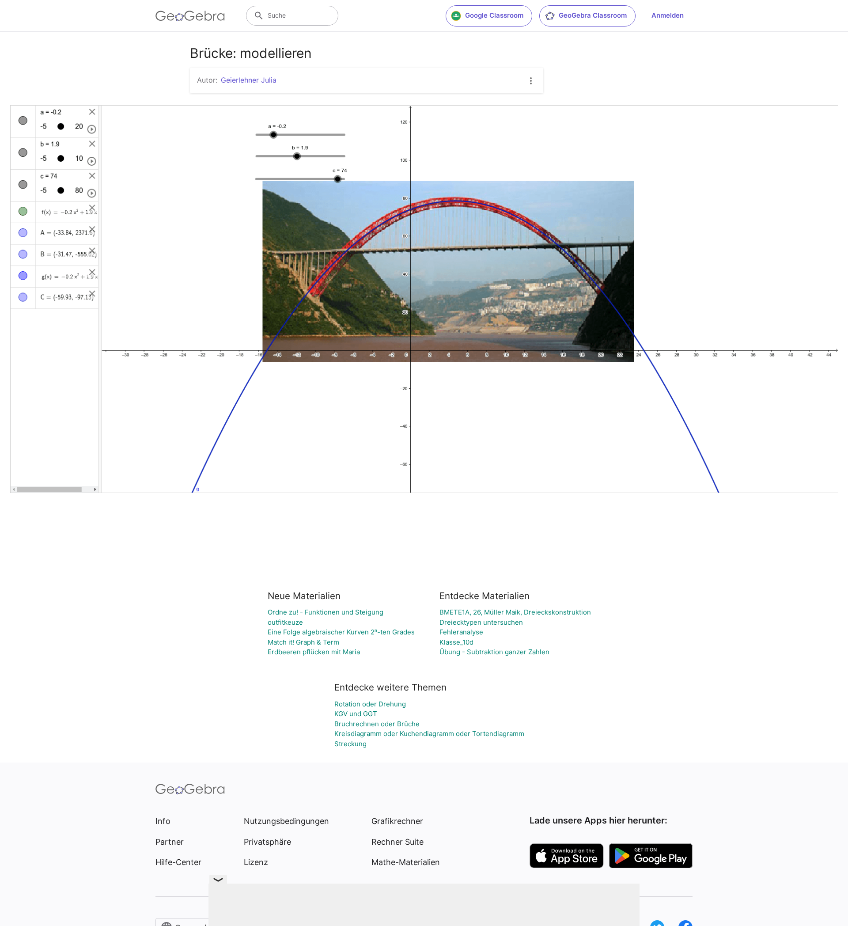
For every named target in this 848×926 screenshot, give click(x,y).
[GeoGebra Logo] (190, 16)
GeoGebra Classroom (593, 15)
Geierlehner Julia (248, 80)
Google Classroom (494, 15)
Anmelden (667, 15)
